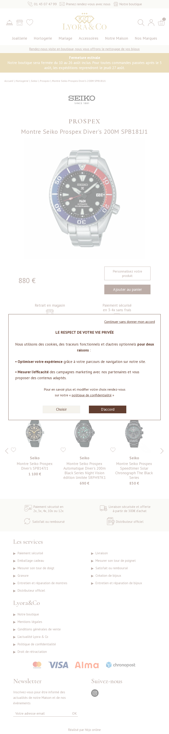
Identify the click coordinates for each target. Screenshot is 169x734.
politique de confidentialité (92, 395)
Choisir (61, 409)
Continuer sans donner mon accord (129, 321)
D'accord (107, 409)
